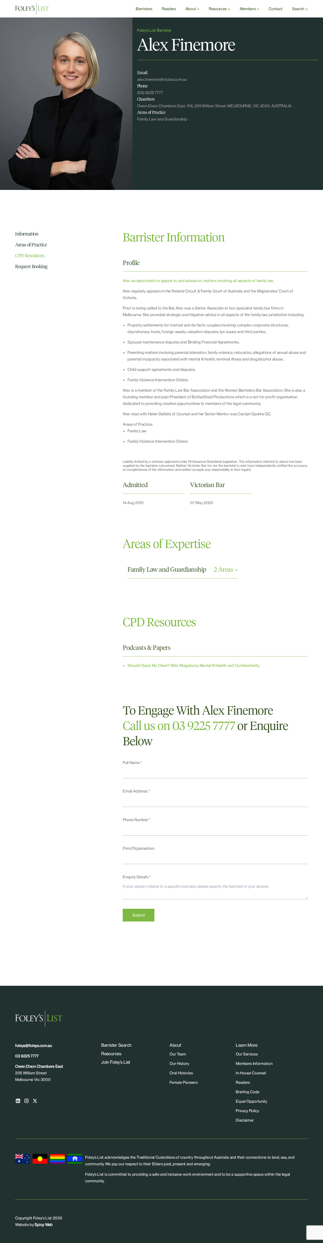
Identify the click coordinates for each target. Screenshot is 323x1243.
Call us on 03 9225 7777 (179, 727)
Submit (138, 915)
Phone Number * (137, 819)
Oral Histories (181, 1073)
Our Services (247, 1054)
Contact (276, 8)
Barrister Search (116, 1045)
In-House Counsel (251, 1073)
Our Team (178, 1054)
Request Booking (31, 266)
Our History (179, 1063)
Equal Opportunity (251, 1101)
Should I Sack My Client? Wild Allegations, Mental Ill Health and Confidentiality (193, 665)
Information (27, 234)
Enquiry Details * (137, 876)
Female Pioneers (183, 1082)
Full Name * (132, 762)
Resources (218, 8)
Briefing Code (247, 1091)
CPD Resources (29, 255)
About (190, 8)
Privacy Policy (247, 1110)
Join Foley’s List (115, 1062)
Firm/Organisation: (139, 848)
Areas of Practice (31, 245)
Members (248, 8)
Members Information (254, 1063)
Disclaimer (245, 1120)
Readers (169, 8)
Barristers (144, 8)
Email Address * (136, 791)
